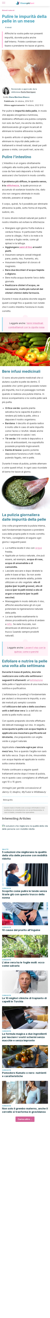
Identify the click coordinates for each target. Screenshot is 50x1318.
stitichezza (13, 185)
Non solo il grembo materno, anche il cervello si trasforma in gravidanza (25, 1110)
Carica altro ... (25, 1119)
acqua (38, 548)
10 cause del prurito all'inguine (21, 930)
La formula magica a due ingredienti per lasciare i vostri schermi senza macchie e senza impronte (24, 1037)
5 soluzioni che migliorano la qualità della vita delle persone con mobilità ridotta (24, 855)
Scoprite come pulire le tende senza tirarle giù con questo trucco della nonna (24, 894)
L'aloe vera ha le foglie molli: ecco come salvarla (23, 964)
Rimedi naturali (8, 10)
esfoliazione (36, 680)
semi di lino (25, 247)
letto (9, 624)
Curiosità (6, 888)
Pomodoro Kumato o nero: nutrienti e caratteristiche (24, 1074)
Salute (5, 849)
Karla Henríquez (28, 92)
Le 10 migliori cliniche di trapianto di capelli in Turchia (24, 1000)
